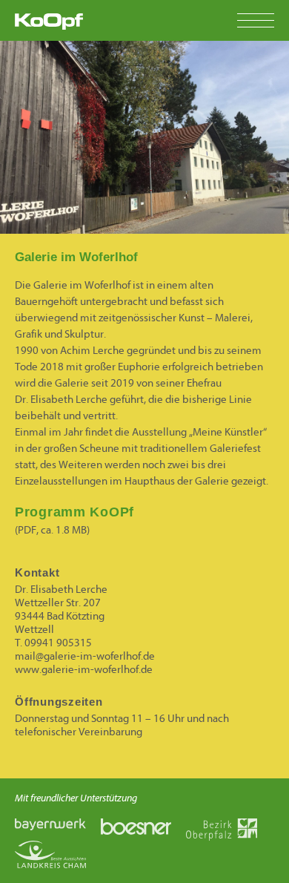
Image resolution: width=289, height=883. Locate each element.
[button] (263, 20)
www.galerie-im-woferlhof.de (84, 669)
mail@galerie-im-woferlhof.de (85, 656)
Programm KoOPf (74, 512)
